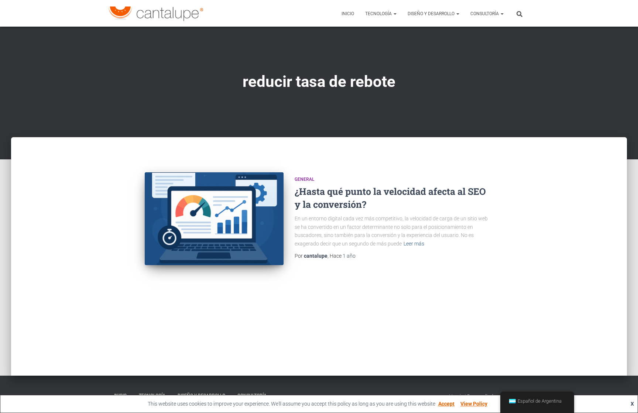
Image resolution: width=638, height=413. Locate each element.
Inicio (348, 13)
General (304, 179)
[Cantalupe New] (156, 13)
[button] (395, 13)
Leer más (414, 244)
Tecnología (379, 13)
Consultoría (485, 13)
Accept (446, 404)
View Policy (473, 404)
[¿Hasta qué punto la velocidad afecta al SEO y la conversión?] (214, 218)
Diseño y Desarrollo (432, 13)
